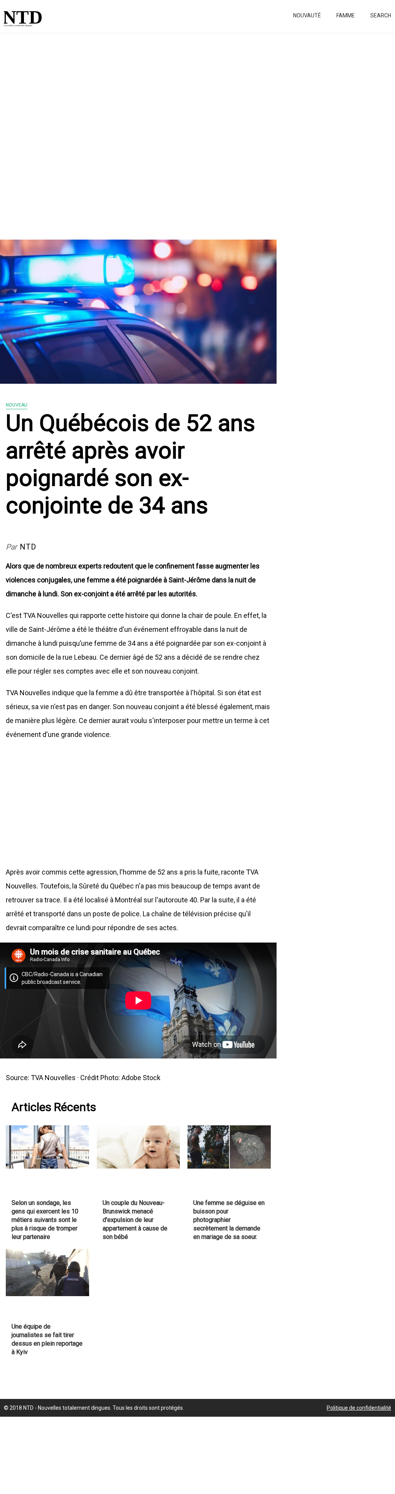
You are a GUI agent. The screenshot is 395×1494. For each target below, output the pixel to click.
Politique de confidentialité (359, 1408)
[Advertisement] (197, 131)
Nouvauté (307, 15)
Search (380, 15)
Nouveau (16, 405)
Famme (345, 15)
